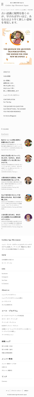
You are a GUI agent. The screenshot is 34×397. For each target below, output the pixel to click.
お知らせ (4, 367)
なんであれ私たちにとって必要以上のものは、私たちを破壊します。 (11, 197)
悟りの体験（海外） (8, 349)
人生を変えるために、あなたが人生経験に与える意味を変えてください (10, 217)
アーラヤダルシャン (7, 335)
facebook (5, 273)
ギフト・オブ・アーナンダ (9, 319)
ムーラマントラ (6, 301)
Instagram (5, 277)
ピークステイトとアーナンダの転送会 (13, 315)
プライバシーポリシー (16, 390)
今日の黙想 (6, 129)
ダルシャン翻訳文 (7, 370)
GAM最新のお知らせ (8, 260)
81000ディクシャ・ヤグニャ (10, 326)
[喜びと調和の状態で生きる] (17, 5)
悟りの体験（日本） (8, 346)
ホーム (7, 390)
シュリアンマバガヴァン (9, 295)
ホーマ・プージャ (7, 263)
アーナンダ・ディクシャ (9, 322)
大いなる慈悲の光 (7, 305)
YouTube (4, 280)
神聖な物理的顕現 (7, 353)
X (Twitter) (5, 283)
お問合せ (26, 390)
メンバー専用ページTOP (9, 364)
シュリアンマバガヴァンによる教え (12, 298)
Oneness (4, 381)
